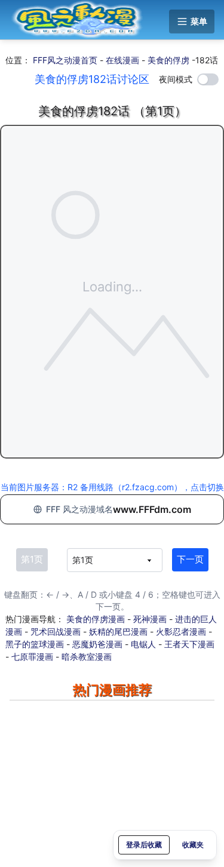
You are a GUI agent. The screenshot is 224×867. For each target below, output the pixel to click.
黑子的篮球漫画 (34, 644)
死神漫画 (150, 619)
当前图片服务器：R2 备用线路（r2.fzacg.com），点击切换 (112, 487)
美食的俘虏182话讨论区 (92, 79)
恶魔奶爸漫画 (97, 644)
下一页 (190, 559)
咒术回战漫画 (55, 631)
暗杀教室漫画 (87, 656)
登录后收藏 (144, 844)
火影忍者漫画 (181, 631)
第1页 (32, 559)
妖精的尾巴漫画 (118, 631)
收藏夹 (193, 844)
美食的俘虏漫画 (95, 619)
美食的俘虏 (168, 60)
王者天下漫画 (189, 644)
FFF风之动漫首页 (65, 60)
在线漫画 (122, 60)
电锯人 (143, 644)
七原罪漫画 (32, 656)
